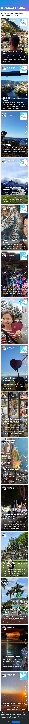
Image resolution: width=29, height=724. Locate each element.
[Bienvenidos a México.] (14, 648)
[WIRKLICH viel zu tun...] (14, 321)
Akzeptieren (16, 721)
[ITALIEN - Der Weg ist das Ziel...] (14, 227)
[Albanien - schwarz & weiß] (14, 41)
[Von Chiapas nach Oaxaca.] (14, 461)
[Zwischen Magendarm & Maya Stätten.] (14, 554)
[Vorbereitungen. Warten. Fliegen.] (14, 694)
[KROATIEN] (14, 134)
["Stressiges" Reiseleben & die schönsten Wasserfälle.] (14, 508)
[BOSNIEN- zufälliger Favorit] (14, 87)
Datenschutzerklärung (21, 717)
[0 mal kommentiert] (26, 38)
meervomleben (11, 394)
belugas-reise (11, 20)
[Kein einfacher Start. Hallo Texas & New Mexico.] (14, 414)
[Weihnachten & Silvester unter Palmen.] (14, 601)
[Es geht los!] (14, 274)
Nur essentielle (5, 721)
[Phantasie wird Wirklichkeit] (14, 368)
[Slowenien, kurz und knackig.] (14, 181)
